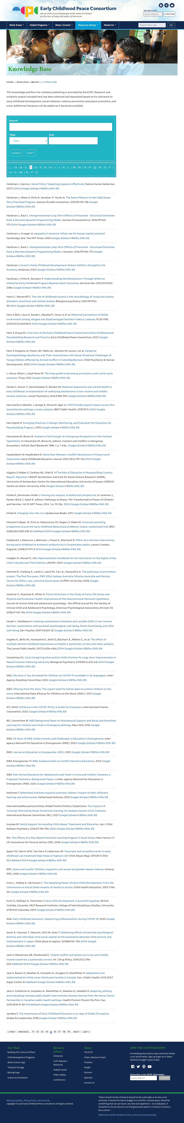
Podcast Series (60, 1069)
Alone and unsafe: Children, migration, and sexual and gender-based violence (58, 869)
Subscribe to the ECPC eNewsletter (147, 1074)
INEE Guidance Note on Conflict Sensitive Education (63, 761)
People (87, 1067)
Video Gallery (59, 1074)
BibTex (45, 188)
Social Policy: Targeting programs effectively (57, 184)
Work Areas (15, 25)
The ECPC (88, 1052)
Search (13, 120)
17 (59, 1031)
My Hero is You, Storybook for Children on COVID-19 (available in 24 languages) (59, 675)
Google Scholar (31, 188)
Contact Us (89, 1082)
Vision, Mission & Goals (95, 1057)
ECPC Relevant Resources (60, 1063)
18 (64, 1031)
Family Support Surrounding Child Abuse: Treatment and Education (59, 824)
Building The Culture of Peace (21, 1052)
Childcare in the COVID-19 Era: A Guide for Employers (50, 707)
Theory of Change (15, 1067)
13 (42, 1031)
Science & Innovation (17, 1077)
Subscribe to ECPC (150, 10)
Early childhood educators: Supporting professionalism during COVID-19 (55, 919)
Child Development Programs (21, 1057)
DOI (17, 188)
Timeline (88, 1062)
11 (33, 1031)
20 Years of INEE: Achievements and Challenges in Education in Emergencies (58, 738)
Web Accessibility (14, 1100)
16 (55, 1031)
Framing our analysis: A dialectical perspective (68, 495)
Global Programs (39, 25)
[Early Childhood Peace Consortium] (25, 15)
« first (11, 1031)
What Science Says (16, 1062)
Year (51, 134)
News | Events (63, 25)
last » (86, 1031)
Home (10, 82)
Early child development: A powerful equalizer (72, 900)
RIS (57, 188)
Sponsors (88, 1077)
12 (37, 1031)
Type (12, 134)
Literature (58, 1056)
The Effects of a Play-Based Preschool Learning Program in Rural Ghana (53, 837)
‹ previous (23, 1031)
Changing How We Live (31, 513)
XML (52, 188)
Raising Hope (13, 1072)
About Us (109, 25)
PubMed (39, 531)
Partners (88, 1072)
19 (69, 1031)
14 (47, 1031)
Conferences (59, 1080)
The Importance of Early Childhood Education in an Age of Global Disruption (64, 1013)
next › (76, 1031)
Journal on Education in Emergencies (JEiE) (38, 752)
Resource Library (87, 25)
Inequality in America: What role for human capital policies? (69, 233)
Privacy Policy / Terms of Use (37, 1100)
